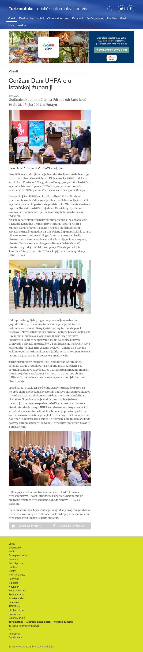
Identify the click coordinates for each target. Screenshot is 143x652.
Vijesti (12, 18)
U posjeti (13, 582)
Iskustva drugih (17, 618)
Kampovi (77, 18)
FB (130, 8)
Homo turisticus (17, 590)
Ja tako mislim (16, 598)
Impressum (15, 633)
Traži (109, 8)
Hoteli (40, 18)
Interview (14, 602)
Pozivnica (14, 578)
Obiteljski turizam (58, 18)
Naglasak (14, 586)
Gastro (124, 18)
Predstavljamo (16, 594)
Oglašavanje (15, 637)
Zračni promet (95, 18)
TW (121, 8)
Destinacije (26, 18)
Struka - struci (16, 610)
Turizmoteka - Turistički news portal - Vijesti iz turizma (48, 11)
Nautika (112, 18)
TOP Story (14, 606)
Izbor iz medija (17, 25)
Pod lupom (15, 614)
